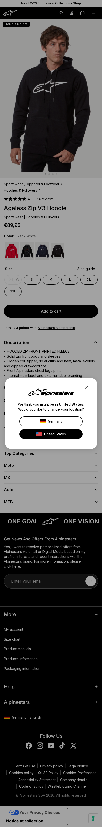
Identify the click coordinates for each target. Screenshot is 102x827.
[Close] (88, 387)
